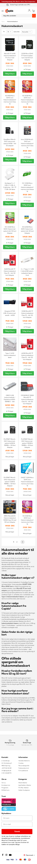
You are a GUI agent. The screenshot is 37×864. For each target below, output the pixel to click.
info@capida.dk (6, 770)
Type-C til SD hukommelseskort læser (10, 355)
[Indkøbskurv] (33, 11)
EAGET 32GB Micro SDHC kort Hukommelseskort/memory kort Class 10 (27, 482)
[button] (30, 855)
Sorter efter (17, 31)
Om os (4, 782)
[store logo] (9, 11)
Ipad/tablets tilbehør (24, 785)
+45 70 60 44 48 (6, 768)
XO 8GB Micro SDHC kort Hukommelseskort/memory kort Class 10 (9, 100)
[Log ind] (29, 10)
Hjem (3, 21)
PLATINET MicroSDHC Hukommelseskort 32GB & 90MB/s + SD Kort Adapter (10, 482)
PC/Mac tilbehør (23, 787)
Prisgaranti (5, 787)
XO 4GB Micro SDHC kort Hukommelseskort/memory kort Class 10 (27, 520)
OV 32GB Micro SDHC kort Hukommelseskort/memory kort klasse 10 (27, 187)
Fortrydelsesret (23, 770)
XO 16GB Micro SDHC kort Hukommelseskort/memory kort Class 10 (27, 100)
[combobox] (18, 15)
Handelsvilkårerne (24, 760)
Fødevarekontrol (23, 768)
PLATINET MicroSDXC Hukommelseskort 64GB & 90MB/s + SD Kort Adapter (10, 443)
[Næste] (22, 542)
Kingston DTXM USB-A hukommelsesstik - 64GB (9, 313)
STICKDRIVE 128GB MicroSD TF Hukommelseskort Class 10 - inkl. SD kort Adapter (27, 399)
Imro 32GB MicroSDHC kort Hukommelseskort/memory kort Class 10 (27, 143)
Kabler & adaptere (24, 790)
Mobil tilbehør (22, 782)
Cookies (21, 763)
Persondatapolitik (23, 765)
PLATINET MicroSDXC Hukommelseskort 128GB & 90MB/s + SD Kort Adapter (27, 443)
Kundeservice (6, 785)
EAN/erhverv (6, 790)
